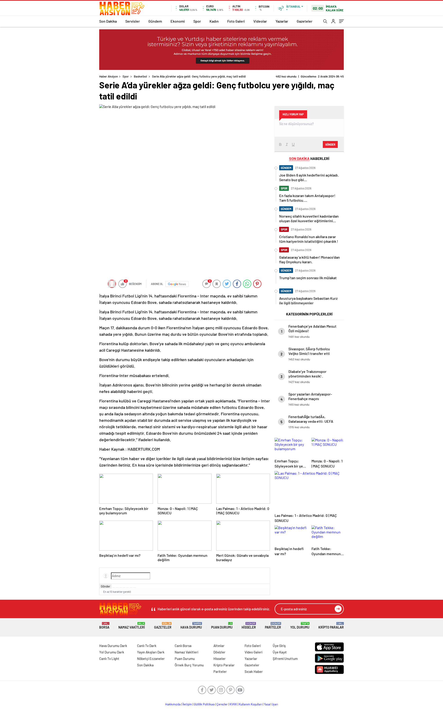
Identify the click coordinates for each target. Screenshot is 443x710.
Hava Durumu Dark (113, 646)
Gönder (105, 586)
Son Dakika (108, 21)
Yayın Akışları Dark (151, 652)
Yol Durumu (299, 625)
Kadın (214, 21)
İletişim (187, 704)
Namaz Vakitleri (131, 625)
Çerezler (222, 704)
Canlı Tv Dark (146, 646)
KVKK (233, 704)
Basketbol (140, 76)
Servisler (132, 21)
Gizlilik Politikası (204, 704)
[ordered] (124, 587)
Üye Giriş (279, 646)
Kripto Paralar (331, 625)
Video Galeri (253, 652)
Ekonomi (178, 21)
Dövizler (219, 652)
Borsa (104, 625)
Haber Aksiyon (108, 76)
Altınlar (218, 646)
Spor (197, 21)
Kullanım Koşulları (250, 704)
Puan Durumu (222, 625)
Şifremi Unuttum (285, 658)
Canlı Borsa (183, 646)
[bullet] (127, 587)
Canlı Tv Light (109, 658)
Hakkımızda (173, 704)
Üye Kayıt (280, 652)
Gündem (155, 21)
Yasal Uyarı (271, 704)
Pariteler (273, 625)
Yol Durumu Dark (111, 652)
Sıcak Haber (254, 671)
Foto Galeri (236, 21)
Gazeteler (304, 21)
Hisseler (249, 625)
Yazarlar (281, 21)
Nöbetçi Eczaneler (151, 658)
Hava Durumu (191, 625)
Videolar (260, 21)
